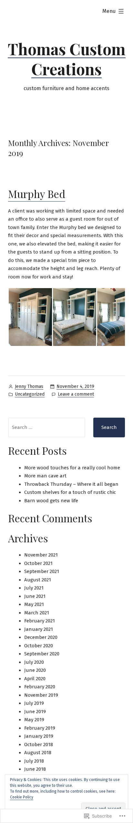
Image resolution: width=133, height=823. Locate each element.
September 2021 (41, 571)
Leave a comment (76, 394)
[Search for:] (46, 427)
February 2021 (39, 621)
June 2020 (35, 670)
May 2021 (34, 604)
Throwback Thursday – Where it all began (71, 484)
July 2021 (34, 588)
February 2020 (39, 687)
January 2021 (38, 629)
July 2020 (34, 662)
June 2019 (35, 711)
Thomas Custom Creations (67, 58)
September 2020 (41, 654)
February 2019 (39, 728)
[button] (30, 317)
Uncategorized (30, 394)
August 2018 (37, 752)
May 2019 (34, 720)
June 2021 (35, 596)
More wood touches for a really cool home (72, 468)
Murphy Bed (36, 194)
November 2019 (41, 695)
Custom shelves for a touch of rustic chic (70, 492)
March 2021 (36, 613)
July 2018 (34, 761)
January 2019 (38, 736)
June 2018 (35, 769)
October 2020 (38, 646)
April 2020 (35, 679)
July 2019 (34, 703)
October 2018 (38, 744)
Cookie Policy (21, 797)
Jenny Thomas (29, 386)
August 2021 (37, 580)
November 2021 (41, 555)
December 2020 (40, 637)
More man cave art (45, 476)
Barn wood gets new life (51, 501)
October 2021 (38, 563)
